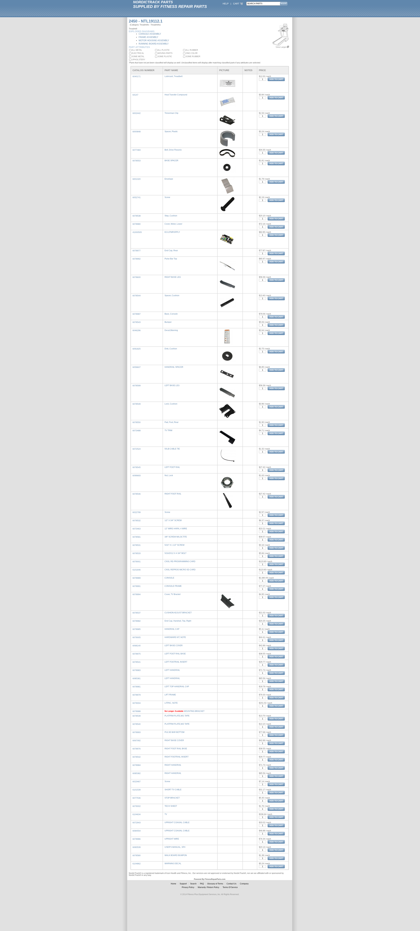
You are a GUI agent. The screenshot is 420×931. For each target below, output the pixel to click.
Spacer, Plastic (171, 131)
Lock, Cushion (171, 404)
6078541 (137, 662)
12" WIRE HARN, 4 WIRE (176, 528)
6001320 (137, 179)
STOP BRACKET (172, 798)
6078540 (137, 724)
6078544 (137, 296)
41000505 (137, 232)
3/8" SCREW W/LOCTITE (176, 537)
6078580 (137, 855)
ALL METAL (136, 50)
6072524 (137, 449)
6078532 (137, 520)
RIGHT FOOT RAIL (173, 494)
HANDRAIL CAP (172, 629)
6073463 (137, 529)
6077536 (137, 798)
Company (244, 884)
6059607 (137, 367)
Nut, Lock (169, 475)
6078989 (137, 578)
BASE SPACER (171, 160)
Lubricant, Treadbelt (173, 76)
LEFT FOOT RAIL (172, 467)
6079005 (137, 637)
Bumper (168, 322)
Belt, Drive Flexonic (173, 150)
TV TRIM (168, 430)
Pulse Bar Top (171, 259)
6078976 (137, 749)
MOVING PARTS (164, 53)
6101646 (137, 570)
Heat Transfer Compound (176, 95)
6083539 (137, 847)
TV (166, 814)
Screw (167, 197)
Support (183, 884)
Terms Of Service (230, 887)
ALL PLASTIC (163, 50)
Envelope (169, 179)
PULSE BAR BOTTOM (174, 732)
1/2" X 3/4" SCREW (173, 520)
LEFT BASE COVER (174, 645)
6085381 (137, 678)
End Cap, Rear (171, 250)
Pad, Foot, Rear (171, 422)
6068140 (137, 646)
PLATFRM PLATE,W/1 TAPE (177, 716)
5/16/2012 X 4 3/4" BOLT (175, 553)
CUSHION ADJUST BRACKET (178, 613)
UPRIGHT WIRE (172, 839)
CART (236, 3)
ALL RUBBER (191, 50)
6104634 (137, 814)
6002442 (137, 113)
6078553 (137, 161)
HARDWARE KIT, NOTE (175, 637)
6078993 (137, 732)
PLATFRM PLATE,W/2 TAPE (177, 724)
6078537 (137, 613)
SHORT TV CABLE (173, 790)
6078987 (137, 314)
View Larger (281, 47)
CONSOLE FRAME (173, 586)
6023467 (137, 781)
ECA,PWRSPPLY (172, 232)
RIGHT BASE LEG (173, 277)
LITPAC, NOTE (171, 703)
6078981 (137, 687)
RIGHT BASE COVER (174, 740)
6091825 (137, 349)
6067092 (137, 740)
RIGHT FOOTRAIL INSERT (177, 757)
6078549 (137, 404)
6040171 (137, 76)
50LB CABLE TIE (172, 449)
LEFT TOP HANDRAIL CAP (177, 686)
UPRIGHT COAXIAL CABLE (177, 822)
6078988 (137, 711)
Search (193, 884)
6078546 (137, 494)
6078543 (137, 322)
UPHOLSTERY (138, 59)
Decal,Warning (171, 330)
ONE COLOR (191, 53)
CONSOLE (169, 578)
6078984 (137, 765)
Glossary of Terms (215, 884)
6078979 (137, 695)
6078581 (137, 537)
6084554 (137, 831)
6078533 (137, 553)
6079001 (137, 561)
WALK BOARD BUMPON (176, 855)
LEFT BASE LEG (172, 385)
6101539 (137, 790)
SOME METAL (137, 56)
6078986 (137, 839)
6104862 (137, 864)
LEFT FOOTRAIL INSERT (176, 662)
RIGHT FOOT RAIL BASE (176, 748)
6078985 (137, 629)
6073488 (137, 430)
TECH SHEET (171, 806)
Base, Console (171, 314)
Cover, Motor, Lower (173, 224)
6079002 (137, 806)
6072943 (137, 822)
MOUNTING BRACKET (194, 711)
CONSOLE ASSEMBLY (150, 34)
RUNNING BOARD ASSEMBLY (154, 44)
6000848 (137, 132)
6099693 (137, 475)
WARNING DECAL (173, 863)
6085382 (137, 773)
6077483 (137, 150)
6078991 (137, 586)
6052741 (137, 197)
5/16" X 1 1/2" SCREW (174, 545)
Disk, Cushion (171, 349)
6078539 (137, 716)
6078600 (137, 277)
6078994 (137, 594)
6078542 (137, 757)
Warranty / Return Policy (208, 887)
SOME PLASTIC (164, 56)
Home (173, 884)
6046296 (137, 330)
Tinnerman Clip (171, 113)
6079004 (137, 703)
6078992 (137, 259)
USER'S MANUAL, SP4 (175, 847)
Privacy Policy (188, 887)
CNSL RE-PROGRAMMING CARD (180, 561)
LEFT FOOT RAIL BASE (175, 654)
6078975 (137, 654)
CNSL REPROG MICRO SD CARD (180, 570)
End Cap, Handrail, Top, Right (178, 621)
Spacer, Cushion (172, 295)
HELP (226, 3)
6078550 (137, 422)
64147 (135, 95)
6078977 (137, 251)
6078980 (137, 224)
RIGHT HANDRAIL (173, 765)
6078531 (137, 545)
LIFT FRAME (170, 695)
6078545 (137, 467)
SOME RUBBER (192, 56)
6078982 (137, 621)
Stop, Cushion (171, 216)
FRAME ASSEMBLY (148, 37)
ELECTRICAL (137, 53)
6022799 (137, 512)
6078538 (137, 216)
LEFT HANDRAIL (172, 670)
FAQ (202, 884)
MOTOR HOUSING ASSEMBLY (154, 40)
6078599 (137, 385)
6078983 (137, 670)
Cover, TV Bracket (172, 594)
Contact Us (231, 884)
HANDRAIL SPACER (174, 367)
